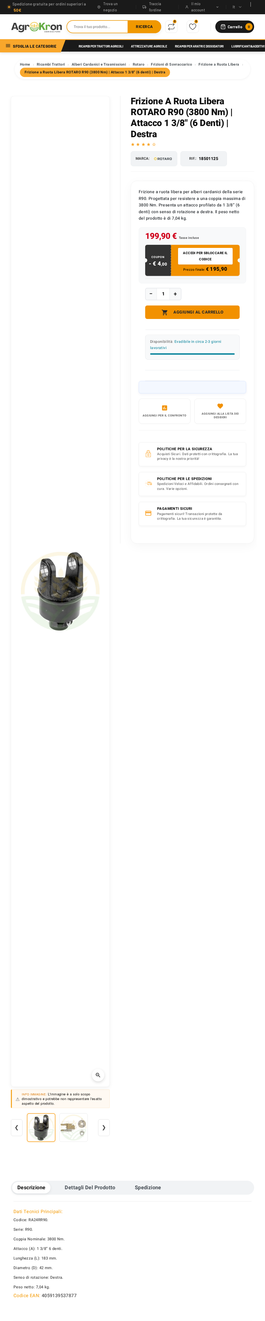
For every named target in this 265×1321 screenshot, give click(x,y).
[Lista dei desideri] (192, 26)
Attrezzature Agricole (149, 46)
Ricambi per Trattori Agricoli (101, 46)
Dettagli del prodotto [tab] (90, 1187)
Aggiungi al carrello (192, 312)
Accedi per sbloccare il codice (205, 256)
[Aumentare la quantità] (175, 294)
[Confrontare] (171, 26)
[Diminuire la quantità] (151, 294)
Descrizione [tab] (31, 1187)
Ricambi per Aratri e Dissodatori (199, 46)
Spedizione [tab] (148, 1187)
